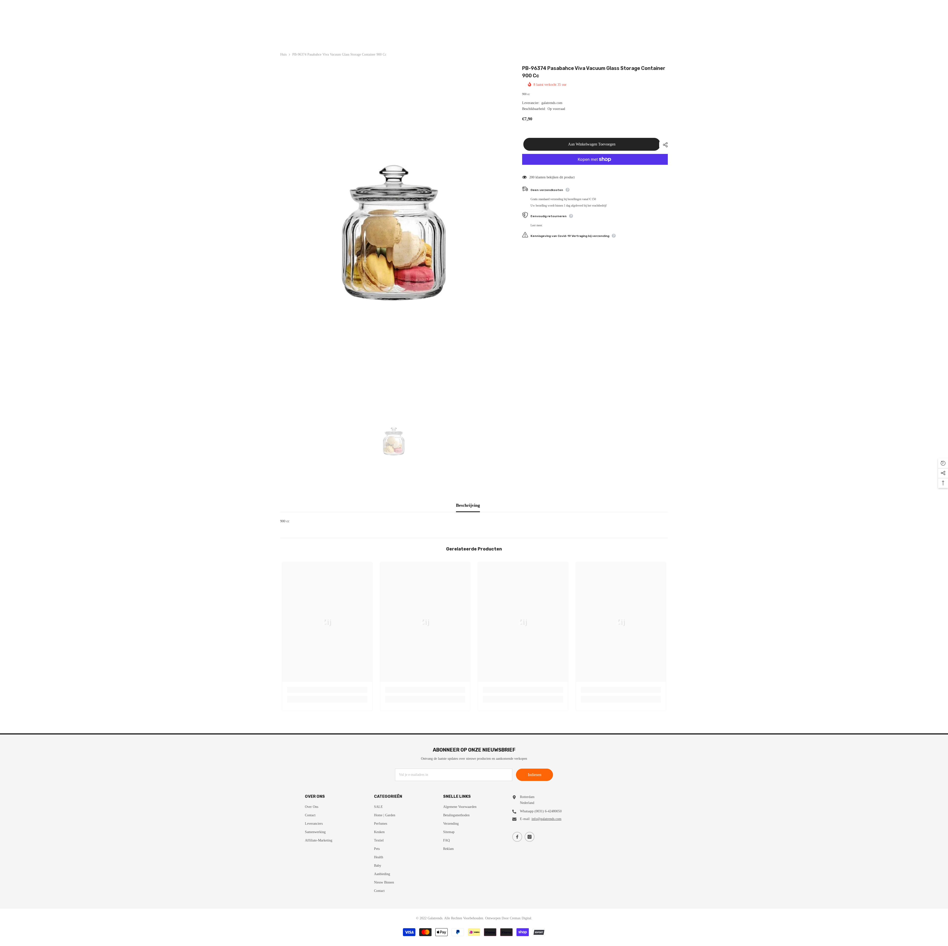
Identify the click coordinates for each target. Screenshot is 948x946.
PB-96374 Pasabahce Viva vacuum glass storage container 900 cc (593, 72)
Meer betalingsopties (595, 168)
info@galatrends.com (546, 819)
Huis (283, 54)
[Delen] (663, 145)
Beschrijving (468, 505)
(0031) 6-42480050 (548, 811)
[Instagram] (529, 837)
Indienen (534, 775)
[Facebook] (517, 837)
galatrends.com (551, 103)
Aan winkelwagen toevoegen (590, 144)
